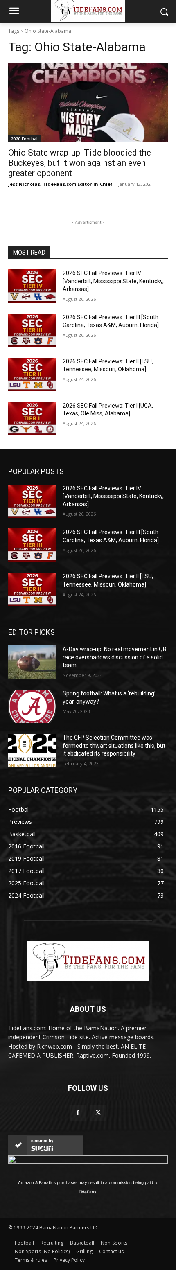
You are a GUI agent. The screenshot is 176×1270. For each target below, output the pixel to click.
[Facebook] (78, 1113)
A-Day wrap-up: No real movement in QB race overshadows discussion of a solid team (115, 657)
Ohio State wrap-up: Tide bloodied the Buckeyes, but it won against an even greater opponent (79, 163)
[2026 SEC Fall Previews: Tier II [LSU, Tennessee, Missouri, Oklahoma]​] (32, 374)
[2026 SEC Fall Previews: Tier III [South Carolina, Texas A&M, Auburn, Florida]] (32, 330)
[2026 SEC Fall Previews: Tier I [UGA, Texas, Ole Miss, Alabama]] (32, 418)
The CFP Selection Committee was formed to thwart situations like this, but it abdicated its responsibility (114, 745)
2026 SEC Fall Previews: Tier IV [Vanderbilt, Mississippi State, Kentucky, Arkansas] (113, 281)
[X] (98, 1113)
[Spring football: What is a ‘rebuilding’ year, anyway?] (32, 706)
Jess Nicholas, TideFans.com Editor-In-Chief (60, 184)
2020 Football (25, 139)
